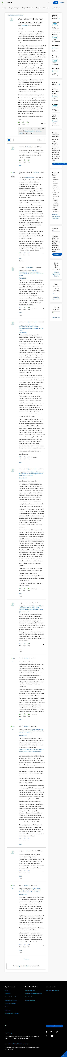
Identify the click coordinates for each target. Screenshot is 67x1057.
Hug (28, 124)
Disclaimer (7, 1006)
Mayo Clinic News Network (52, 990)
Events (38, 8)
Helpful (23, 124)
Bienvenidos (56, 317)
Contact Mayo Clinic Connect (12, 1013)
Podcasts (55, 104)
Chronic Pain (56, 45)
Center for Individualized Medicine (33, 993)
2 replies (21, 260)
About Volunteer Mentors (11, 1000)
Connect (9, 2)
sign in (20, 966)
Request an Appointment (54, 1026)
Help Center (56, 8)
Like (19, 124)
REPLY (20, 165)
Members (46, 8)
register (26, 966)
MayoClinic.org (8, 1033)
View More (26, 959)
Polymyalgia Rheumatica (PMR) (15, 15)
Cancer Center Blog (30, 990)
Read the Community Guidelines (56, 216)
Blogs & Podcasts (27, 8)
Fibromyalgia (56, 68)
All (59, 18)
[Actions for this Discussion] (44, 123)
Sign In (62, 2)
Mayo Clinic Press (29, 997)
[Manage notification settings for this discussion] (41, 123)
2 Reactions (34, 308)
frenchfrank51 (28, 25)
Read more (57, 254)
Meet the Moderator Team (11, 997)
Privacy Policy (16, 1043)
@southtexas (30, 146)
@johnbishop (36, 172)
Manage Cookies (25, 1043)
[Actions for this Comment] (43, 161)
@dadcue (26, 658)
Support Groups (14, 8)
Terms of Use (8, 1043)
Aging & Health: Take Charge (56, 116)
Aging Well (55, 22)
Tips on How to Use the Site (56, 274)
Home (4, 8)
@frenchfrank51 (30, 177)
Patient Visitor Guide (30, 1000)
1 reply (20, 315)
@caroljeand (29, 267)
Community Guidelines (10, 1003)
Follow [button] (55, 24)
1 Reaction (34, 589)
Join (55, 2)
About (6, 990)
